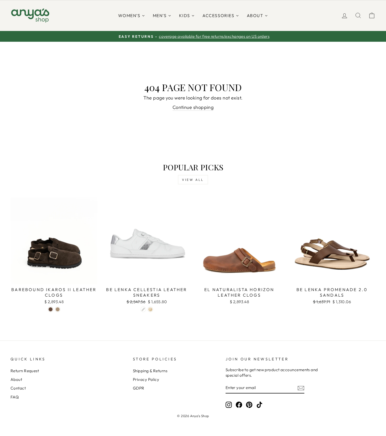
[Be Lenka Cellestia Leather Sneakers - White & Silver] (143, 309)
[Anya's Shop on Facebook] (239, 404)
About (16, 379)
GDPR (138, 388)
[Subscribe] (301, 387)
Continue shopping (193, 107)
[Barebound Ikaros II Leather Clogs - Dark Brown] (50, 309)
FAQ (15, 397)
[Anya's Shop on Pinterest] (249, 404)
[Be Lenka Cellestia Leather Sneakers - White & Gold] (150, 309)
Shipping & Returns (150, 370)
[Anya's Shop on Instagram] (229, 404)
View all (193, 180)
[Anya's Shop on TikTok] (259, 404)
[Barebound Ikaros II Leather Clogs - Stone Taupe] (57, 309)
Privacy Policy (146, 379)
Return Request (25, 370)
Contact (18, 388)
